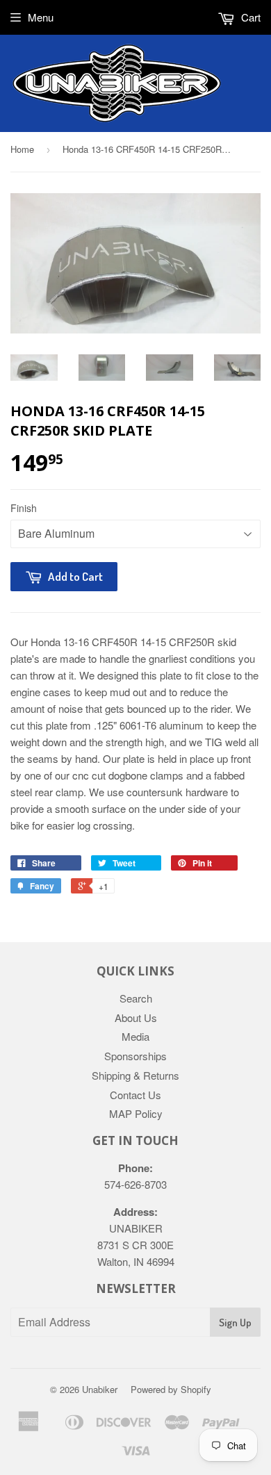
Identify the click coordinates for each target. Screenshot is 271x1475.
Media (135, 1036)
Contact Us (135, 1094)
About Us (136, 1017)
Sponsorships (135, 1055)
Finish (23, 508)
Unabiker (99, 1389)
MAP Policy (136, 1113)
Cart (249, 17)
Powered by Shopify (171, 1389)
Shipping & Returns (135, 1075)
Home (22, 149)
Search (136, 998)
